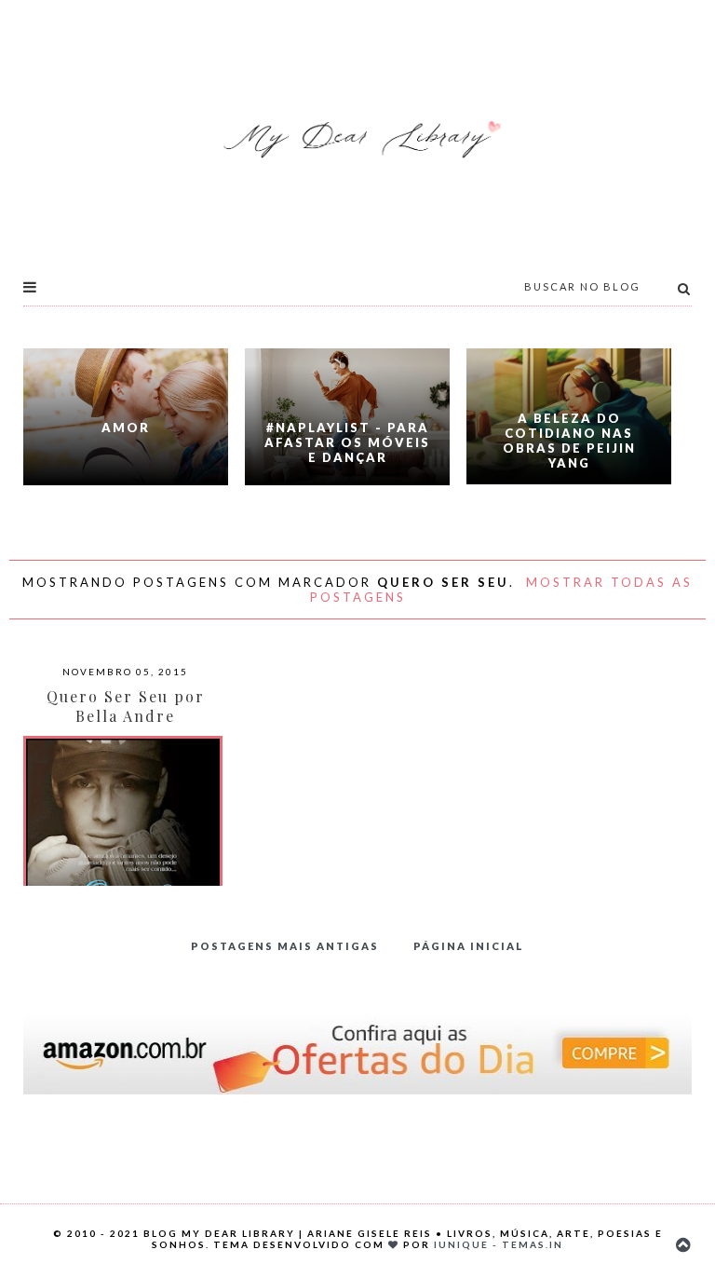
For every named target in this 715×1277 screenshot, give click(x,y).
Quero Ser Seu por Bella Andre (126, 706)
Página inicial (468, 946)
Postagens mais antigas (285, 946)
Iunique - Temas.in (498, 1244)
